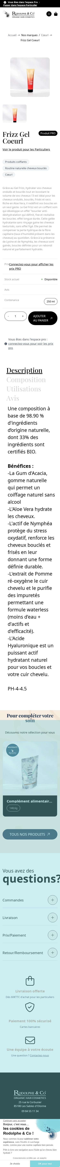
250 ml (51, 301)
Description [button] (24, 370)
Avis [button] (12, 397)
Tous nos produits (27, 834)
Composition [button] (26, 379)
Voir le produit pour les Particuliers (26, 149)
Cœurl (44, 35)
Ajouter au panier (40, 318)
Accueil (12, 35)
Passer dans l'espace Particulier (20, 5)
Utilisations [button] (23, 388)
